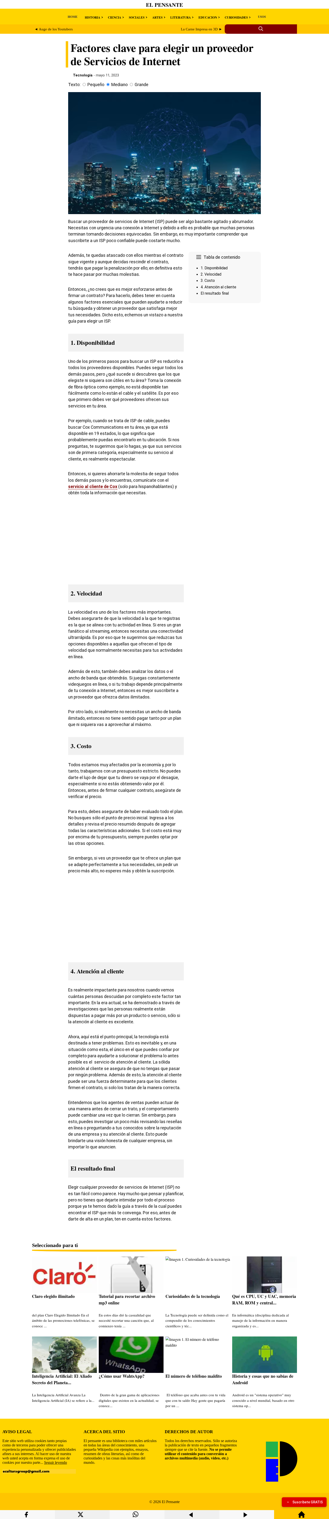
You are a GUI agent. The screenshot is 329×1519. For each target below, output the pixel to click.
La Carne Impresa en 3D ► (201, 29)
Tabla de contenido (222, 257)
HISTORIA (92, 17)
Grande (141, 84)
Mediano (119, 84)
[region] (225, 345)
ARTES (157, 17)
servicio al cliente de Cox (92, 486)
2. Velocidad (211, 274)
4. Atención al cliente (218, 287)
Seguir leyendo (55, 1462)
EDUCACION (207, 17)
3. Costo (208, 280)
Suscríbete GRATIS (307, 1502)
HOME (73, 16)
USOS (262, 16)
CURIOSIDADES (236, 17)
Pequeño (95, 84)
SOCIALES (137, 17)
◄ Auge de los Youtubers (53, 29)
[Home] (301, 1517)
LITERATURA (180, 17)
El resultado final (215, 293)
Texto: (74, 84)
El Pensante (164, 5)
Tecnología (82, 75)
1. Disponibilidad (214, 268)
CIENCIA (114, 17)
